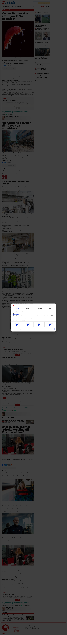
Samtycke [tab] (17, 308)
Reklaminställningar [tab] (39, 308)
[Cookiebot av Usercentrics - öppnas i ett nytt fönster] (50, 305)
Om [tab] (50, 308)
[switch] (28, 325)
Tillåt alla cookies (48, 329)
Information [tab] (28, 308)
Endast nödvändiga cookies (19, 329)
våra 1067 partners (16, 314)
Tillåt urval (33, 329)
